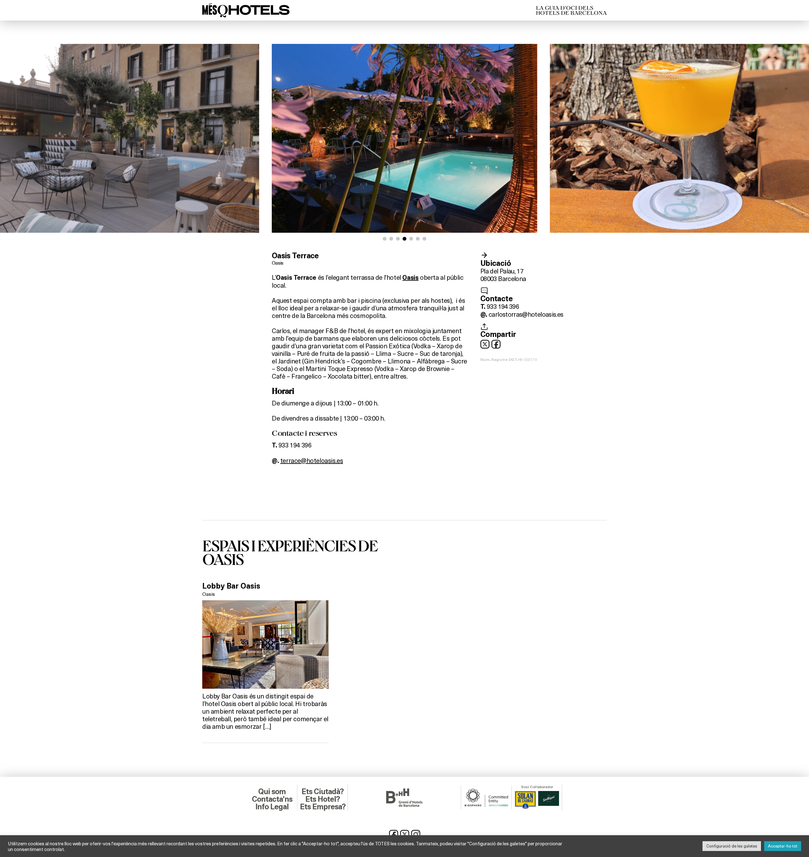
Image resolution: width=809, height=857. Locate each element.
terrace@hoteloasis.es (311, 460)
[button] (384, 239)
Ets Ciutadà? (322, 791)
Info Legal (272, 807)
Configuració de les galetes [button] (731, 846)
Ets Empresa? (322, 807)
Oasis (277, 262)
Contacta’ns (272, 799)
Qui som (272, 791)
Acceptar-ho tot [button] (782, 846)
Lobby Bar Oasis (231, 586)
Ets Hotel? (322, 799)
